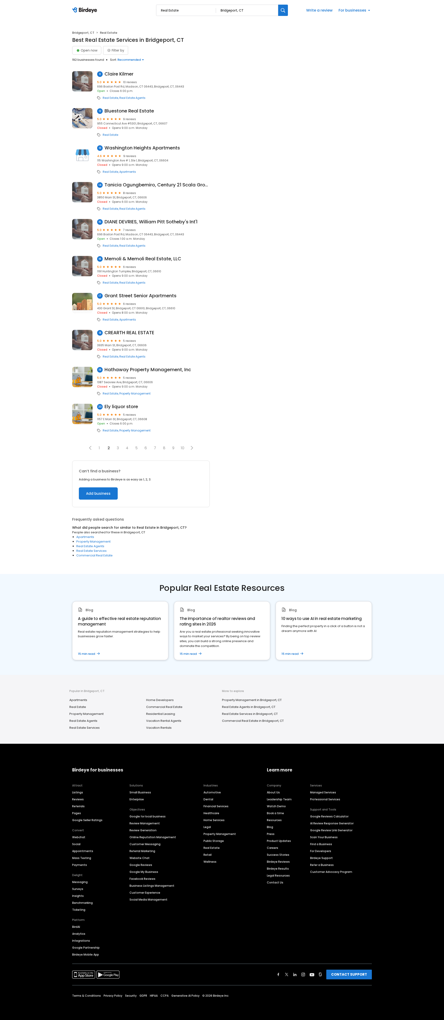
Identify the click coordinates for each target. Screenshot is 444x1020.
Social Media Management (148, 900)
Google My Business (144, 872)
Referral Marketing (142, 851)
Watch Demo (276, 806)
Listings (77, 792)
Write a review (319, 10)
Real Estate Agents (132, 98)
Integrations (81, 941)
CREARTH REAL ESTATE (129, 333)
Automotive (212, 792)
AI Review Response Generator (332, 823)
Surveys (77, 889)
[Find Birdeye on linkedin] (295, 974)
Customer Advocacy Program (331, 872)
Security (131, 996)
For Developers (320, 851)
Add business (98, 493)
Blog (270, 827)
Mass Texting (81, 858)
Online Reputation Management (153, 837)
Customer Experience (145, 893)
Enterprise (137, 799)
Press (270, 834)
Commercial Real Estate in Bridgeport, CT (253, 721)
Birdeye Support (321, 858)
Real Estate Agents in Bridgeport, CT (248, 707)
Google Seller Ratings (87, 820)
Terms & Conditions (86, 996)
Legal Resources (278, 875)
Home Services (214, 820)
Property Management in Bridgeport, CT (252, 700)
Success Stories (278, 855)
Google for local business (148, 816)
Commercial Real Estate (94, 555)
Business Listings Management (152, 886)
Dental (208, 799)
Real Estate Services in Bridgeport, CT (250, 714)
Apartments (127, 172)
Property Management (135, 393)
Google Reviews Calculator (329, 816)
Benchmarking (82, 903)
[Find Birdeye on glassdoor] (320, 974)
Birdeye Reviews (278, 862)
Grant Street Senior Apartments (140, 296)
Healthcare (211, 813)
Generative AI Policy (185, 996)
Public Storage (214, 841)
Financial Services (216, 806)
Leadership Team (279, 799)
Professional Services (325, 799)
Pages (76, 813)
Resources (274, 820)
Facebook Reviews (142, 879)
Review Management (145, 823)
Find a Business (321, 844)
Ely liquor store (121, 407)
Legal (207, 827)
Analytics (78, 934)
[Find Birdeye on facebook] (278, 974)
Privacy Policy (113, 996)
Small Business (140, 792)
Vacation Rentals (159, 728)
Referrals (78, 806)
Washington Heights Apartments (142, 148)
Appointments (82, 851)
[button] (90, 448)
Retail (208, 855)
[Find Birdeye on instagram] (303, 974)
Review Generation (143, 830)
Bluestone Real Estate (129, 111)
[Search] (283, 10)
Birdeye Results (278, 869)
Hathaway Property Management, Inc (148, 370)
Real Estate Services (91, 551)
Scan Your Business (324, 837)
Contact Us (275, 882)
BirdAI (76, 927)
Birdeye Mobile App (85, 954)
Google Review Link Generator (331, 830)
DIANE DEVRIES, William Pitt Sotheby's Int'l (151, 222)
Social (76, 844)
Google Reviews (141, 865)
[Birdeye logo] (85, 10)
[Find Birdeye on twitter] (286, 974)
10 (182, 448)
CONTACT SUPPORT (349, 974)
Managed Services (323, 792)
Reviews (78, 799)
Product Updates (279, 841)
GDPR (143, 996)
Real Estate (110, 98)
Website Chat (140, 858)
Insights (78, 896)
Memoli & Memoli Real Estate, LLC (143, 259)
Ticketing (78, 910)
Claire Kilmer (119, 74)
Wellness (210, 862)
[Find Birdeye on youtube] (312, 974)
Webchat (78, 837)
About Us (273, 792)
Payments (79, 865)
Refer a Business (322, 865)
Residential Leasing (160, 714)
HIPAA (154, 996)
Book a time (275, 813)
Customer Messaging (145, 844)
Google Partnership (86, 948)
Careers (272, 848)
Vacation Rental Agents (163, 721)
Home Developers (160, 700)
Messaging (80, 882)
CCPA (164, 996)
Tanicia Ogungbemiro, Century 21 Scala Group (157, 185)
